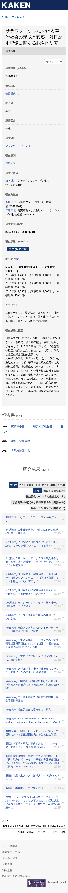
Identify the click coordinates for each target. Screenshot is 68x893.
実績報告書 (18, 426)
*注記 (16, 259)
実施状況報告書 (20, 441)
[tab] (36, 469)
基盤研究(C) (12, 93)
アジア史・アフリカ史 (18, 145)
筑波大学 (10, 163)
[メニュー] (63, 4)
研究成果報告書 (42, 426)
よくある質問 (9, 858)
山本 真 (9, 180)
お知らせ (7, 864)
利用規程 (7, 870)
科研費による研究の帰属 (16, 876)
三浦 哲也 (10, 210)
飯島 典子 (10, 202)
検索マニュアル (11, 852)
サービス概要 (9, 845)
